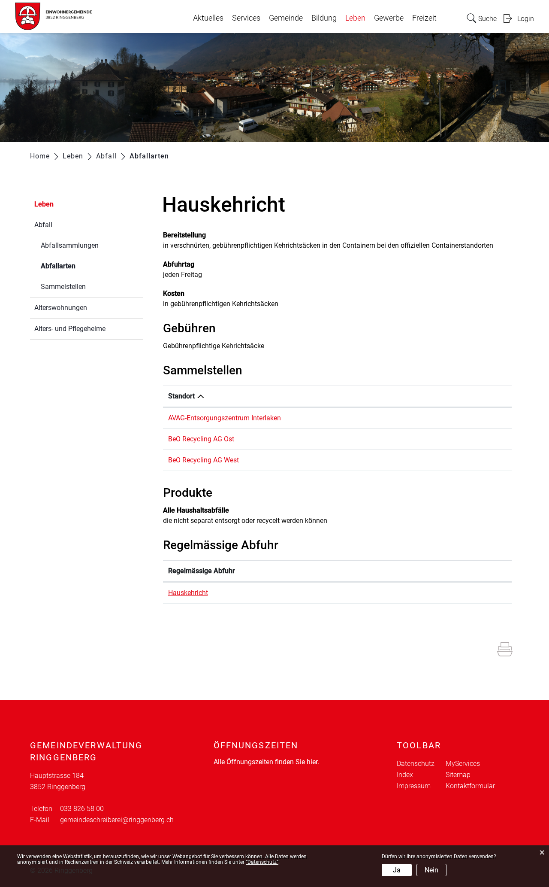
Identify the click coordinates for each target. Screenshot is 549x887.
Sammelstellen (63, 287)
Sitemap (458, 775)
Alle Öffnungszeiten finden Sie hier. (266, 762)
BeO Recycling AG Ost (201, 439)
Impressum (414, 786)
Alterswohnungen (60, 308)
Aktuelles (208, 18)
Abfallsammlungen (70, 245)
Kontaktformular (470, 786)
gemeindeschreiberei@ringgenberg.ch (117, 820)
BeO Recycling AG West (203, 460)
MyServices (463, 763)
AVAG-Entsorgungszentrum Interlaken (224, 418)
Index (405, 775)
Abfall (43, 225)
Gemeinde (286, 18)
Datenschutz (415, 763)
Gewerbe (389, 18)
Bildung (324, 18)
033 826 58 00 (82, 809)
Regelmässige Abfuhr (201, 571)
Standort (181, 396)
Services (246, 18)
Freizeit (424, 18)
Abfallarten (78, 266)
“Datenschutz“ (262, 862)
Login (525, 19)
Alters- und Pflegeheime (70, 329)
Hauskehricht (188, 593)
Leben (355, 18)
